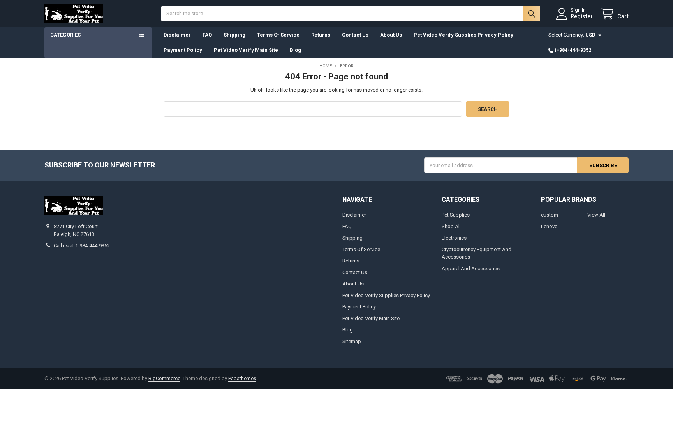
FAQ (207, 35)
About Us (391, 35)
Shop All (451, 226)
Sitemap (351, 341)
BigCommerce (164, 378)
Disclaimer (177, 35)
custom (549, 215)
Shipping (234, 35)
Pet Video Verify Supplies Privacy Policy (463, 35)
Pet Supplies (456, 215)
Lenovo (549, 226)
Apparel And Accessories (471, 268)
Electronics (454, 238)
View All (596, 215)
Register (582, 16)
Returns (320, 35)
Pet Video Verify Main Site (246, 50)
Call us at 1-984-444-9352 (82, 245)
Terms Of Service (278, 35)
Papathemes (242, 378)
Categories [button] (65, 35)
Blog (295, 50)
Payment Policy (183, 50)
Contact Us (355, 35)
